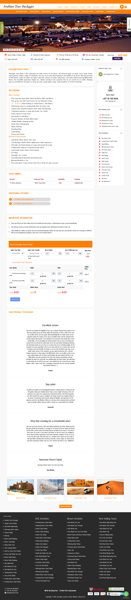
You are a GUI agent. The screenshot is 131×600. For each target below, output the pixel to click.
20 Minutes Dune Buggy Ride (24, 199)
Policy (104, 7)
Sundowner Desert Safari (75, 575)
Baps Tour (71, 550)
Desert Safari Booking (10, 539)
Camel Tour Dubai (41, 550)
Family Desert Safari (74, 541)
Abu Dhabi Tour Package (75, 525)
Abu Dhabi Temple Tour (75, 578)
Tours (82, 7)
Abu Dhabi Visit (9, 563)
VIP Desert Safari (106, 150)
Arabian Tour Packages (11, 520)
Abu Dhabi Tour (72, 529)
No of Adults (49, 250)
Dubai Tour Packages (42, 547)
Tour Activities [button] (103, 133)
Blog (67, 7)
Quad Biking (105, 144)
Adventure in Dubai (73, 553)
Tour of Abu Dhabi (9, 576)
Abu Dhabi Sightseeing (11, 526)
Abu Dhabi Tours (21, 11)
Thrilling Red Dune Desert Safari (109, 126)
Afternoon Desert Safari (11, 529)
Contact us (113, 7)
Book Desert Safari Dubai (43, 538)
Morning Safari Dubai (42, 572)
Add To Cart (15, 299)
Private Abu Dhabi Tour (43, 581)
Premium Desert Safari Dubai (76, 547)
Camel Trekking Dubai (106, 535)
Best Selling (104, 155)
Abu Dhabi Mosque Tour (107, 553)
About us (74, 7)
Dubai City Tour (105, 115)
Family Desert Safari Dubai (12, 579)
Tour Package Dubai (10, 548)
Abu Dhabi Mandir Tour (43, 556)
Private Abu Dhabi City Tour (12, 554)
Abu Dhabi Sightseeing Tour (108, 522)
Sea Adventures (105, 181)
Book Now (117, 58)
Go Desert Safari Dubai (42, 562)
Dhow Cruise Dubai (72, 11)
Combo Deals (110, 11)
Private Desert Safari (106, 541)
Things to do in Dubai (10, 523)
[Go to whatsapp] (126, 594)
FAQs (89, 7)
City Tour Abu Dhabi (42, 565)
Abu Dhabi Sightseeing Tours (108, 556)
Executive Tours (87, 11)
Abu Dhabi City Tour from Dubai (77, 532)
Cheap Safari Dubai (73, 559)
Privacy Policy (8, 533)
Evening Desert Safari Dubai (109, 141)
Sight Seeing (46, 11)
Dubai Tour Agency (41, 544)
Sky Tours (104, 178)
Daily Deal (104, 152)
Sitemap (6, 536)
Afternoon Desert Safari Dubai (77, 556)
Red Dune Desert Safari (106, 544)
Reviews (97, 7)
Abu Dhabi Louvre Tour (107, 550)
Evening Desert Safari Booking (45, 578)
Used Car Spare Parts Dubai (12, 551)
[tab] (110, 68)
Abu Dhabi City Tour (106, 118)
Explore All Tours (66, 506)
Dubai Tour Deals (105, 575)
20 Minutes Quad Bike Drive (24, 203)
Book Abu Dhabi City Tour (43, 553)
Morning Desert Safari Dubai (44, 525)
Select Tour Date (15, 250)
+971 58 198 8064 (110, 98)
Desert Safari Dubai (41, 529)
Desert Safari (34, 11)
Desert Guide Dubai (10, 557)
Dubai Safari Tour (9, 545)
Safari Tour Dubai (41, 535)
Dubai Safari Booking (42, 541)
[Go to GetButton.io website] (126, 598)
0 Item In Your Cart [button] (105, 68)
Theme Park (100, 11)
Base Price (88, 251)
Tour (11, 49)
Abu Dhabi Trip (72, 562)
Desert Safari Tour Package (108, 568)
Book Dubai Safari (73, 538)
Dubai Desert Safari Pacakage (44, 575)
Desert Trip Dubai (9, 542)
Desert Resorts (58, 11)
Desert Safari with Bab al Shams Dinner (79, 535)
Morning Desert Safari (107, 120)
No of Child (71, 250)
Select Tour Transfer (34, 250)
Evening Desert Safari (107, 123)
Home (60, 7)
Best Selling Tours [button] (104, 109)
